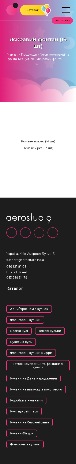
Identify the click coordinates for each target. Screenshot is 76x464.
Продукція (29, 54)
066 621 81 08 (16, 266)
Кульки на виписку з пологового (36, 389)
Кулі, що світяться (24, 411)
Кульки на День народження (33, 378)
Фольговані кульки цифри (31, 353)
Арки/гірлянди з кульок (29, 309)
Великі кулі (19, 331)
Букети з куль (21, 342)
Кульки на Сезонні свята (29, 422)
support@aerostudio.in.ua (25, 260)
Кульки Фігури (21, 433)
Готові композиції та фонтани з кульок (38, 365)
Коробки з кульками (26, 400)
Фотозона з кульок (25, 444)
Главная (12, 54)
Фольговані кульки (25, 320)
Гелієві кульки (50, 331)
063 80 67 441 (16, 272)
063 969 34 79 (16, 277)
